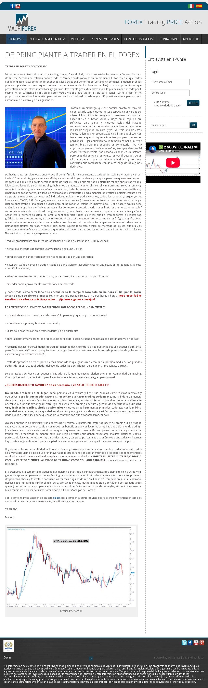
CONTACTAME (169, 39)
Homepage (16, 39)
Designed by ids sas (194, 657)
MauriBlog (191, 39)
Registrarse (163, 101)
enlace (57, 497)
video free (78, 39)
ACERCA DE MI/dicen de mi (48, 39)
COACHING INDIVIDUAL (139, 39)
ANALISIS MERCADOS (105, 39)
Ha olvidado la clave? (168, 105)
